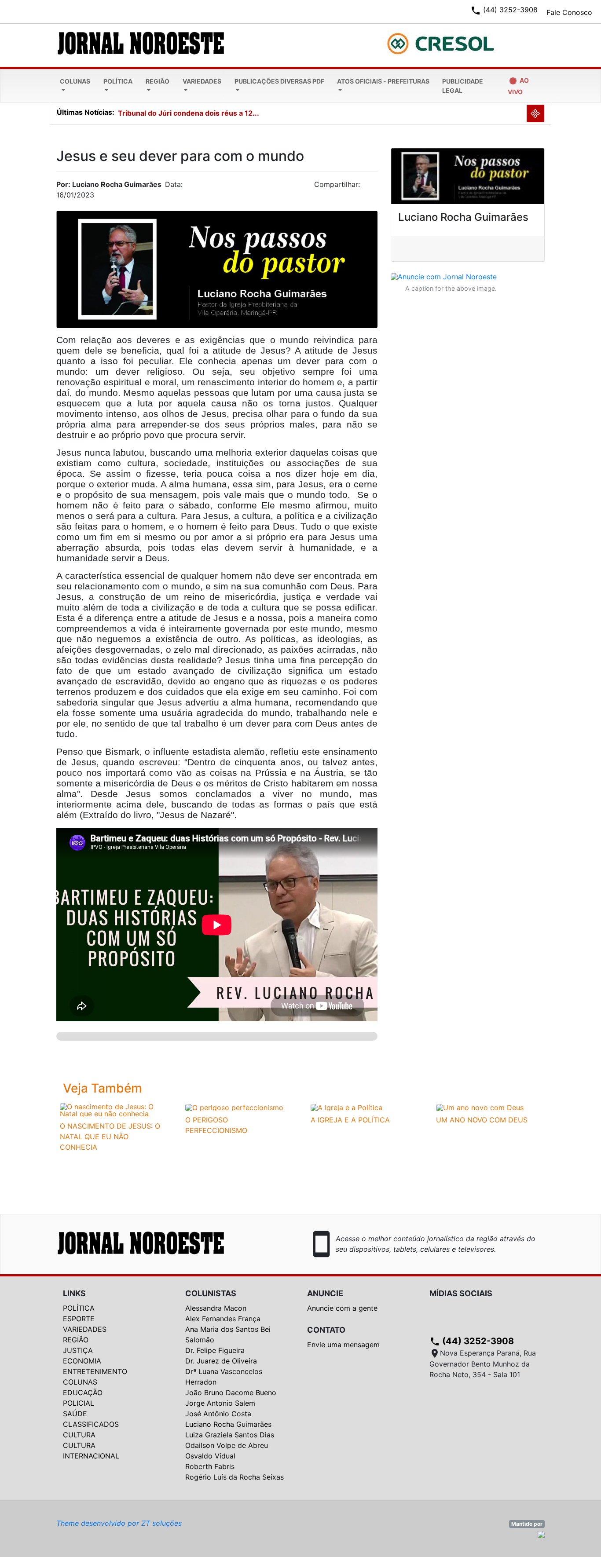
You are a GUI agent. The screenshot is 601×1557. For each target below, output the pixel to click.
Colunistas (210, 1293)
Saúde (75, 1413)
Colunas (75, 81)
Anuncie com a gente (342, 1308)
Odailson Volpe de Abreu (226, 1445)
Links (74, 1293)
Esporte (79, 1318)
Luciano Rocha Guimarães (228, 1424)
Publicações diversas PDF (279, 81)
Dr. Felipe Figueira (215, 1350)
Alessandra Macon (215, 1308)
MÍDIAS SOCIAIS (460, 1293)
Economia (82, 1360)
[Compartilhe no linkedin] (366, 187)
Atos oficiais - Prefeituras (383, 81)
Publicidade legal (462, 85)
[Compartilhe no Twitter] (371, 187)
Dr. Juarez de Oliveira (221, 1360)
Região (157, 81)
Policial (78, 1403)
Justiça (78, 1350)
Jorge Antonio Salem (220, 1403)
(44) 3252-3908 (471, 1341)
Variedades (202, 81)
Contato (326, 1329)
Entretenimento (95, 1371)
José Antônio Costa (218, 1413)
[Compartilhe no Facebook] (375, 187)
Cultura (79, 1434)
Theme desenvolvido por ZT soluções (119, 1523)
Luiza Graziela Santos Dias (229, 1434)
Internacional (91, 1455)
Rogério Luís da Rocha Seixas (234, 1477)
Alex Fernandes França (222, 1318)
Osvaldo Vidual (210, 1455)
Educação (83, 1392)
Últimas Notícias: (85, 112)
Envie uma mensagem (343, 1344)
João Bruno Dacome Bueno (230, 1392)
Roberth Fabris (210, 1466)
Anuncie (325, 1293)
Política (117, 81)
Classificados (91, 1424)
